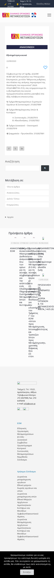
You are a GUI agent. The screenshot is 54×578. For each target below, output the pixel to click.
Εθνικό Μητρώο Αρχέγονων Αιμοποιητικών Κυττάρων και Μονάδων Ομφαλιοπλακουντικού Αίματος (27, 508)
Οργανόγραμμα (24, 445)
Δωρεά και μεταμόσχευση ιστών (27, 495)
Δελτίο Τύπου (13, 198)
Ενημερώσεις (13, 204)
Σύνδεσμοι (22, 459)
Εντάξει (27, 572)
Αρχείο (10, 217)
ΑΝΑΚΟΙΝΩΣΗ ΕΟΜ (17, 249)
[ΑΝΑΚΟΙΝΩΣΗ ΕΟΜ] (15, 237)
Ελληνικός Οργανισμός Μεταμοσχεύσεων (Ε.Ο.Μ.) (25, 432)
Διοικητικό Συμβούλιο (22, 441)
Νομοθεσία (22, 456)
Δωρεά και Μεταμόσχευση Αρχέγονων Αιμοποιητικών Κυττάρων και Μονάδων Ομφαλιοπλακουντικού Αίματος (27, 529)
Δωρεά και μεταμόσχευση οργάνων (24, 479)
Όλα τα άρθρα (13, 186)
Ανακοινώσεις (13, 192)
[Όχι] (50, 564)
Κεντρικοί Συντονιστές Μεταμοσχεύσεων (25, 451)
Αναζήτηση (12, 161)
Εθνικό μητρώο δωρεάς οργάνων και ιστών (27, 488)
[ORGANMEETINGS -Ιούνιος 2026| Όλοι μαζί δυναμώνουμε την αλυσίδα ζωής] (43, 238)
